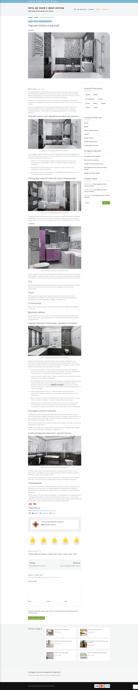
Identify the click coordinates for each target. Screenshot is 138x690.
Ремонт (98, 9)
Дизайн (91, 9)
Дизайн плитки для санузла (92, 173)
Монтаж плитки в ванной (91, 160)
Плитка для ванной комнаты (52, 521)
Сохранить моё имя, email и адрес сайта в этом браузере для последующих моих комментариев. (53, 612)
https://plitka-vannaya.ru (49, 524)
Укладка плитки (88, 138)
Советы (70, 554)
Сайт (65, 601)
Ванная (105, 9)
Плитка (55, 554)
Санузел (65, 554)
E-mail (48, 601)
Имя (30, 601)
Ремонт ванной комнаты (45, 21)
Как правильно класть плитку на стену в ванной (98, 641)
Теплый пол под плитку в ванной (93, 164)
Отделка (50, 554)
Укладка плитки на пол (90, 141)
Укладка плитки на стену (91, 145)
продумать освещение (57, 385)
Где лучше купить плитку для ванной (97, 652)
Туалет (75, 554)
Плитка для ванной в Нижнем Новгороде (46, 8)
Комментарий (32, 581)
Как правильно (81, 9)
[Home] (75, 9)
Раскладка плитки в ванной (92, 156)
